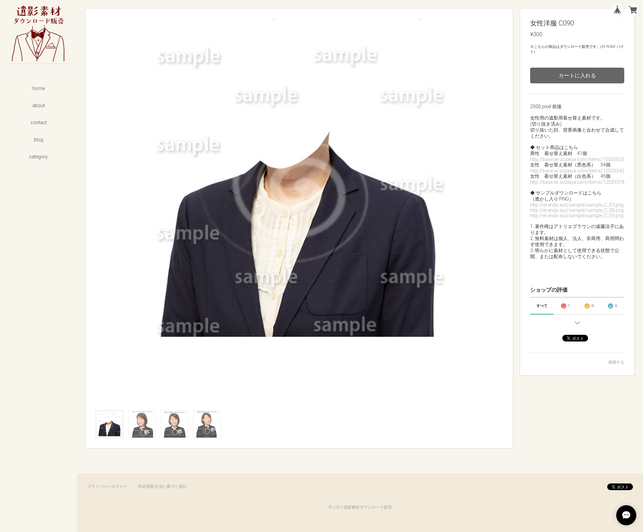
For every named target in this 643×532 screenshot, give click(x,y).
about (38, 105)
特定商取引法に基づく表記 (162, 486)
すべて (542, 306)
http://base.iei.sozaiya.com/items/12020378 (577, 182)
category (38, 156)
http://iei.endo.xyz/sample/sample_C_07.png (577, 205)
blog (38, 139)
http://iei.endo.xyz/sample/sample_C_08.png (577, 210)
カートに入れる (577, 75)
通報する (616, 362)
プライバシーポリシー (107, 486)
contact (38, 122)
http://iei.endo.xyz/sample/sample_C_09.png (577, 215)
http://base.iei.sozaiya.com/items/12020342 (577, 170)
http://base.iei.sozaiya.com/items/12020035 (577, 159)
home (38, 88)
